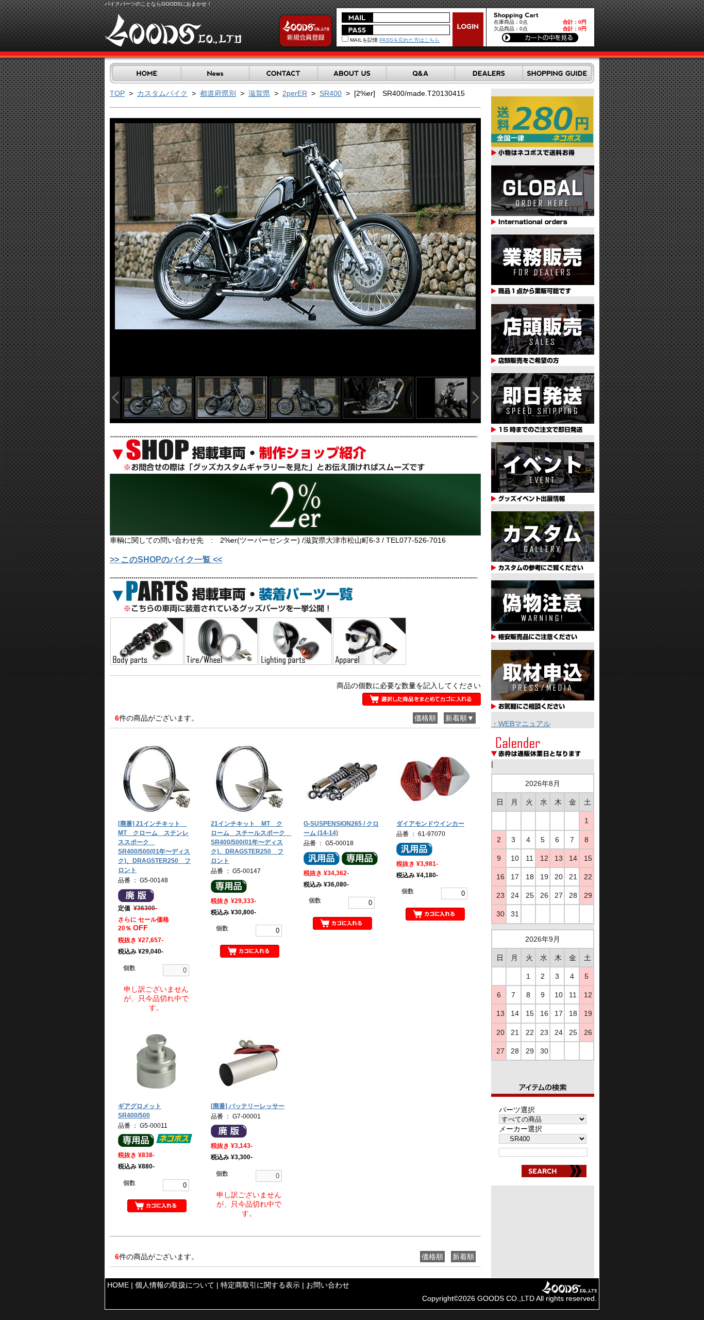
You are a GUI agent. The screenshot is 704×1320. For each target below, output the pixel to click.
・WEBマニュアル (520, 724)
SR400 (331, 93)
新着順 (463, 1256)
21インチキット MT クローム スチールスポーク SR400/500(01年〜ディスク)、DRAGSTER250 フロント (251, 842)
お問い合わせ (327, 1285)
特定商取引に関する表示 (260, 1285)
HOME (118, 1285)
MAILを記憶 (363, 40)
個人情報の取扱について (174, 1285)
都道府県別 (218, 93)
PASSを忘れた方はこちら (409, 40)
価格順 (425, 718)
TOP (117, 93)
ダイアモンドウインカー (430, 823)
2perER (294, 93)
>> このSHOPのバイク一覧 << (166, 559)
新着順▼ (459, 718)
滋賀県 (259, 93)
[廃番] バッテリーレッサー (247, 1106)
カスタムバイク (162, 93)
